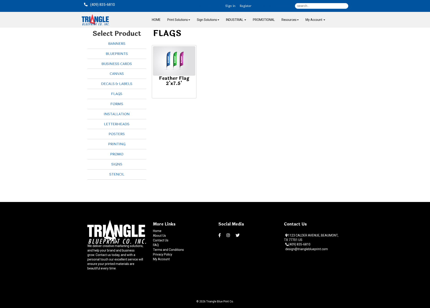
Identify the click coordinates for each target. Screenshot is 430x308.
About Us (159, 235)
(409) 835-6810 (299, 244)
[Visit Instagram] (228, 235)
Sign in (230, 6)
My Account (161, 259)
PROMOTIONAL (264, 20)
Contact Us (160, 240)
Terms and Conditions (168, 250)
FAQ (156, 245)
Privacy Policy (162, 254)
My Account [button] (314, 20)
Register (246, 6)
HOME (156, 20)
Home (157, 231)
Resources (289, 20)
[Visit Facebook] (220, 235)
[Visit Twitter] (238, 235)
